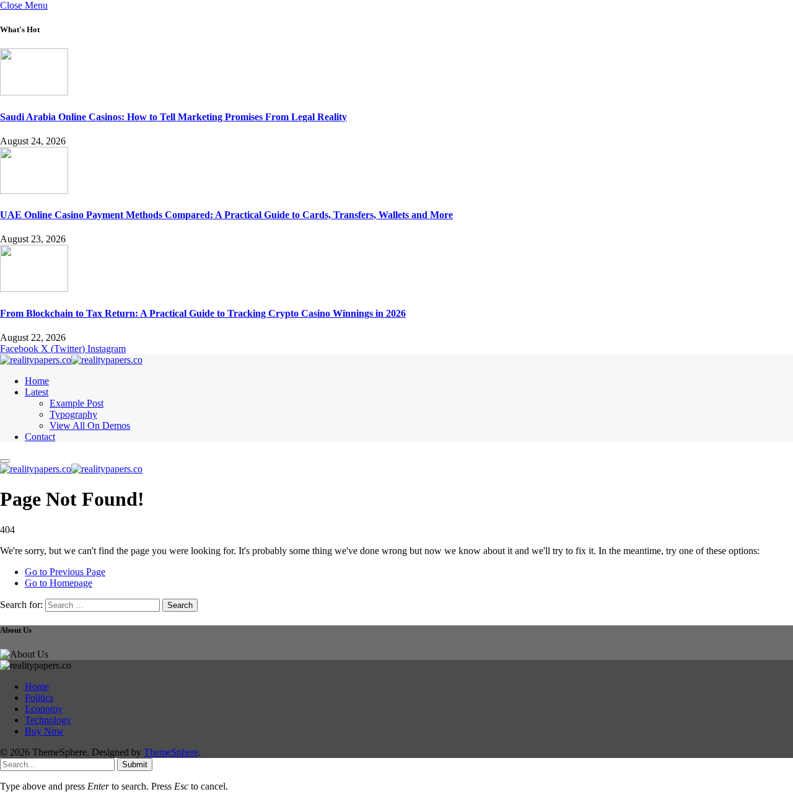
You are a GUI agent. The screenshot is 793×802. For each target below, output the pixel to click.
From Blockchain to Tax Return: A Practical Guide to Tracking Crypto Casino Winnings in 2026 (203, 313)
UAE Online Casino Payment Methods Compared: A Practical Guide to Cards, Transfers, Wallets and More (226, 214)
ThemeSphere (171, 752)
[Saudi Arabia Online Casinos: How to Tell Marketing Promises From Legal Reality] (34, 92)
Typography (73, 414)
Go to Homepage (58, 583)
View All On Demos (90, 425)
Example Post (76, 403)
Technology (48, 720)
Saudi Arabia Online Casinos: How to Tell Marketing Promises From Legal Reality (173, 117)
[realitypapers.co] (71, 360)
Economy (44, 708)
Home (37, 381)
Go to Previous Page (65, 571)
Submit (134, 764)
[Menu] (5, 461)
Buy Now (44, 731)
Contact (40, 436)
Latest (36, 392)
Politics (39, 697)
